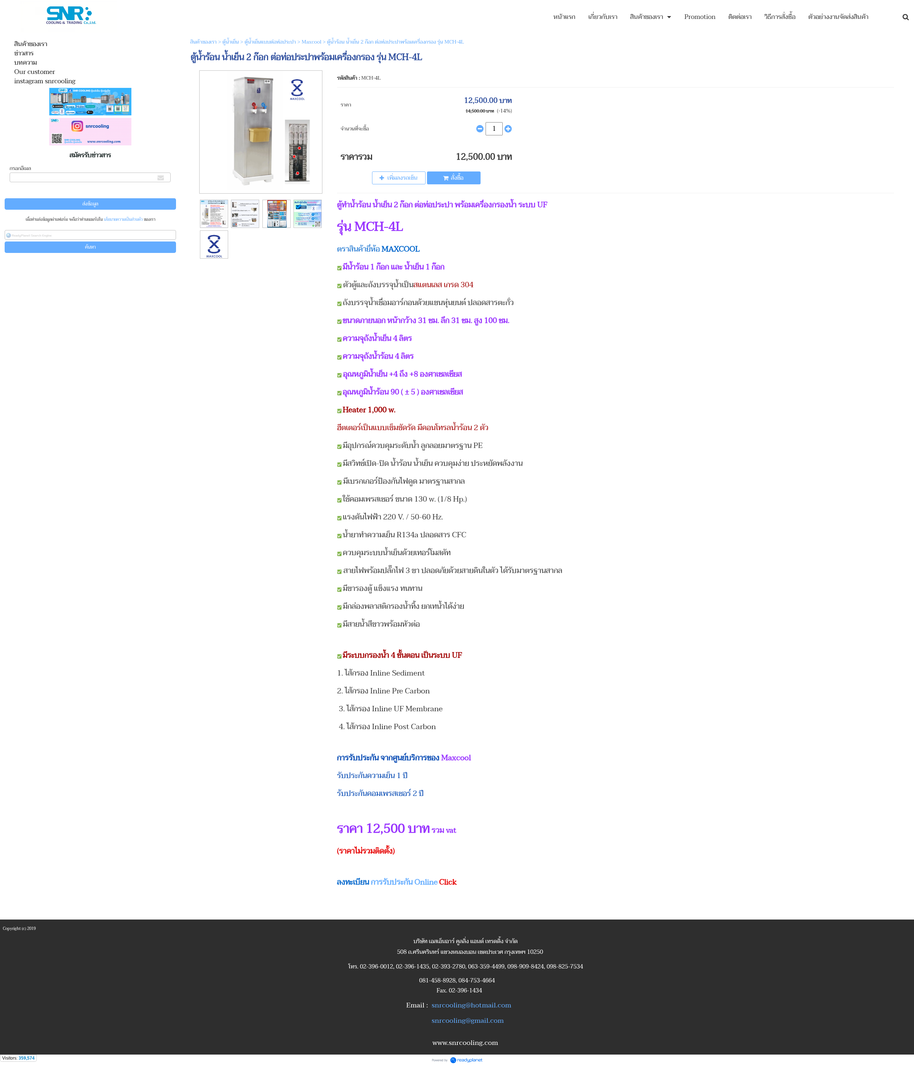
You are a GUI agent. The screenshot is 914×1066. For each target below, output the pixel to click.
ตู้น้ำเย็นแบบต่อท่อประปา (270, 42)
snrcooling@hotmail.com (471, 1005)
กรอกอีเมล (20, 168)
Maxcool (311, 42)
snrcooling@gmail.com (468, 1020)
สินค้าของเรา (203, 42)
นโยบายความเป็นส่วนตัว (123, 219)
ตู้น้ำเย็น (230, 42)
